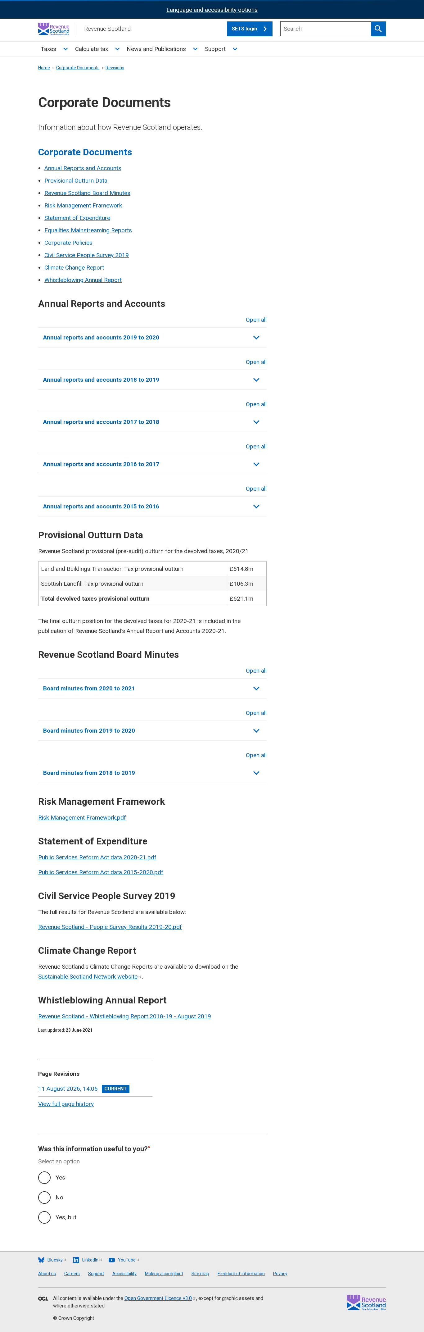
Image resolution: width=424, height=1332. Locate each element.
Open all (256, 319)
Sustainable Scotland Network (88, 976)
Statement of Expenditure (77, 217)
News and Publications (156, 48)
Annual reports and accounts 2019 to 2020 (101, 337)
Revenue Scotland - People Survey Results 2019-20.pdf (110, 926)
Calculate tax (91, 48)
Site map (200, 1273)
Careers (72, 1273)
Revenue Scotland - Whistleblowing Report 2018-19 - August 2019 (124, 1016)
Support (215, 48)
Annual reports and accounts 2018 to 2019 (101, 379)
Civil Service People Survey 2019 (86, 255)
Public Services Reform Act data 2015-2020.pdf (100, 872)
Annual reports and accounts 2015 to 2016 (101, 506)
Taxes (48, 48)
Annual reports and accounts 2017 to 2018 (101, 421)
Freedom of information (241, 1273)
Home (44, 67)
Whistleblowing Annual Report (83, 280)
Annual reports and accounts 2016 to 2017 (101, 464)
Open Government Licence (158, 1298)
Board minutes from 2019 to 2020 (89, 730)
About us (47, 1273)
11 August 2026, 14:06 (68, 1088)
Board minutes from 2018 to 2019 (89, 772)
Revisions (115, 67)
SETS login (244, 29)
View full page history (66, 1103)
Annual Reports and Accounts (82, 168)
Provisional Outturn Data (75, 180)
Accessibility (124, 1273)
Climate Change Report (74, 267)
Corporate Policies (68, 242)
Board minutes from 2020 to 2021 (89, 688)
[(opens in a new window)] (43, 1299)
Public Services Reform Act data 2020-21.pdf (97, 857)
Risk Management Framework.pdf (82, 817)
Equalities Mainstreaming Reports (88, 230)
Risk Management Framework (83, 205)
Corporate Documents (78, 67)
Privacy (280, 1273)
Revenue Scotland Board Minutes (87, 193)
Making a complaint (164, 1273)
